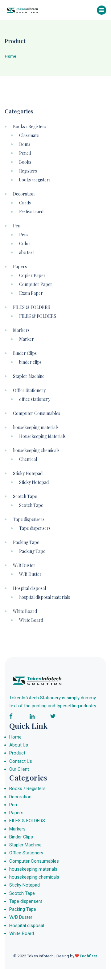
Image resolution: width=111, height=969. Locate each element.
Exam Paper (31, 293)
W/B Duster (24, 565)
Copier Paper (32, 275)
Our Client (19, 769)
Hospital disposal (29, 588)
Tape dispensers (28, 519)
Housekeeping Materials (42, 436)
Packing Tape (26, 542)
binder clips (30, 362)
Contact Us (20, 761)
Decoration (24, 194)
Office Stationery (29, 390)
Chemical (28, 459)
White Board (25, 611)
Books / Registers (29, 126)
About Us (18, 745)
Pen (16, 226)
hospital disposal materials (44, 597)
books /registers (35, 180)
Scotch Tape (25, 496)
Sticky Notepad (28, 473)
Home (15, 737)
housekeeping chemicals (36, 450)
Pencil (25, 153)
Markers (21, 330)
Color (25, 243)
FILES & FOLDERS (31, 307)
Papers (20, 266)
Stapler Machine (28, 376)
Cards (25, 203)
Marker (26, 339)
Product (17, 753)
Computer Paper (35, 284)
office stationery (34, 399)
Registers (28, 171)
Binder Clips (25, 353)
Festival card (31, 212)
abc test (26, 252)
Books (25, 162)
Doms (24, 144)
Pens (23, 235)
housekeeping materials (36, 427)
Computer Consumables (36, 413)
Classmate (29, 135)
